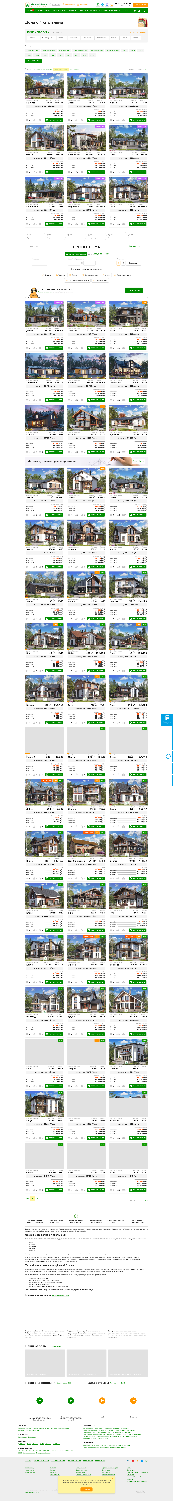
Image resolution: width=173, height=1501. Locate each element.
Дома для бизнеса (77, 10)
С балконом (108, 1415)
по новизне (74, 69)
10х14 (37, 55)
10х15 (45, 55)
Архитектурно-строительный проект (120, 1433)
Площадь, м (36, 259)
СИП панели (130, 1462)
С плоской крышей (120, 1421)
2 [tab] (68, 1341)
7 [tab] (83, 1341)
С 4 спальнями (87, 1421)
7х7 (26, 1438)
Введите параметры (76, 254)
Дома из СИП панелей (32, 1417)
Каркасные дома (32, 50)
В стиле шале (99, 1415)
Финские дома (106, 1459)
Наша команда (29, 1455)
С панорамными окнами (90, 1417)
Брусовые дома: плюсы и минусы (137, 1459)
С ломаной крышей (89, 1424)
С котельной (110, 1421)
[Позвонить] (111, 5)
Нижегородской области (32, 1479)
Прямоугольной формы (43, 1440)
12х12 (92, 55)
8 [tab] (86, 1341)
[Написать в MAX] (107, 5)
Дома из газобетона (80, 50)
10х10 (125, 50)
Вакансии (53, 1459)
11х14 (76, 55)
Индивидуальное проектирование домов (95, 1433)
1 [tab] (65, 1341)
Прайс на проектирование (118, 1435)
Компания (114, 10)
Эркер (107, 275)
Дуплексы (21, 1417)
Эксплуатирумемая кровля (79, 280)
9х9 (48, 1438)
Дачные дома (106, 1457)
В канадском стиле (116, 1424)
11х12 (60, 55)
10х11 (133, 50)
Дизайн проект (104, 1435)
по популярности (60, 69)
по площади (47, 69)
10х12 (141, 50)
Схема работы (29, 1457)
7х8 (30, 1438)
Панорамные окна (91, 275)
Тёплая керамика (97, 50)
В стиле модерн (131, 1417)
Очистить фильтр (139, 32)
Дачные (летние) (44, 1415)
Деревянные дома (81, 1457)
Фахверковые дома (48, 50)
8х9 (40, 1438)
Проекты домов (42, 10)
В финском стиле (103, 1426)
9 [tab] (90, 1341)
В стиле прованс (120, 1417)
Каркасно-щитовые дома (83, 1462)
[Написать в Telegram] (102, 5)
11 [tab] (96, 1341)
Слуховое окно (101, 280)
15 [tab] (108, 1341)
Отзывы (104, 10)
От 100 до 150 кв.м (32, 1431)
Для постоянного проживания (60, 1415)
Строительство (30, 1459)
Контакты (126, 10)
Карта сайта (130, 1466)
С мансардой (133, 263)
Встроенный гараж (124, 275)
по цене (39, 69)
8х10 (44, 1438)
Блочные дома (64, 50)
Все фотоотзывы (60, 1295)
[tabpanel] (45, 1319)
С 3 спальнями (126, 1419)
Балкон (74, 275)
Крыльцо (48, 275)
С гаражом (116, 1415)
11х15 (84, 55)
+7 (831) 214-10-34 (123, 3)
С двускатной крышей (134, 1421)
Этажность (121, 259)
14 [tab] (105, 1341)
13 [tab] (102, 1341)
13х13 (71, 1438)
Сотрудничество (55, 1462)
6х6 (19, 1438)
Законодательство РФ (108, 1462)
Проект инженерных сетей (91, 1435)
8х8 (37, 1438)
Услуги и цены (59, 10)
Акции (28, 1448)
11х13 (68, 55)
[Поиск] (144, 10)
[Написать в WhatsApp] (98, 5)
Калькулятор (84, 4)
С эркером (110, 1417)
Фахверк (28, 1415)
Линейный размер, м (76, 259)
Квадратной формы (29, 1440)
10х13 (29, 55)
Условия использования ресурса (137, 1469)
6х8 (23, 1438)
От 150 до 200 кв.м (45, 1431)
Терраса (61, 275)
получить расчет (55, 120)
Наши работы (93, 10)
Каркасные (21, 1415)
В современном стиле (89, 1426)
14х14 (20, 1440)
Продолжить (134, 290)
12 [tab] (99, 1341)
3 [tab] (71, 1341)
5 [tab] (77, 1341)
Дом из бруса (131, 1457)
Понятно (86, 1489)
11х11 (53, 55)
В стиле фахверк (88, 1415)
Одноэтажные (22, 1424)
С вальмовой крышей (102, 1424)
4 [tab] (74, 1341)
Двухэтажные (32, 1424)
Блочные (35, 1415)
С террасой (102, 1417)
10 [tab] (93, 1341)
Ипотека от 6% (70, 4)
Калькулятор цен (167, 722)
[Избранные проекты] (134, 10)
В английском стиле (89, 1419)
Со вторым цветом (99, 1421)
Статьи (129, 1455)
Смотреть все (64, 1383)
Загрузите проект (101, 254)
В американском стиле (103, 1419)
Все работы (54, 1346)
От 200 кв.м (56, 1431)
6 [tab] (80, 1341)
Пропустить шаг (134, 246)
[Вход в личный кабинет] (139, 10)
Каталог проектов (30, 15)
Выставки (53, 1455)
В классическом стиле (130, 1424)
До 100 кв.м (21, 1431)
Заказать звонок (140, 4)
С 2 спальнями (116, 1419)
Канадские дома (81, 1455)
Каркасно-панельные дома (110, 1455)
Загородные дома (113, 50)
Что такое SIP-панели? (134, 1464)
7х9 (33, 1438)
